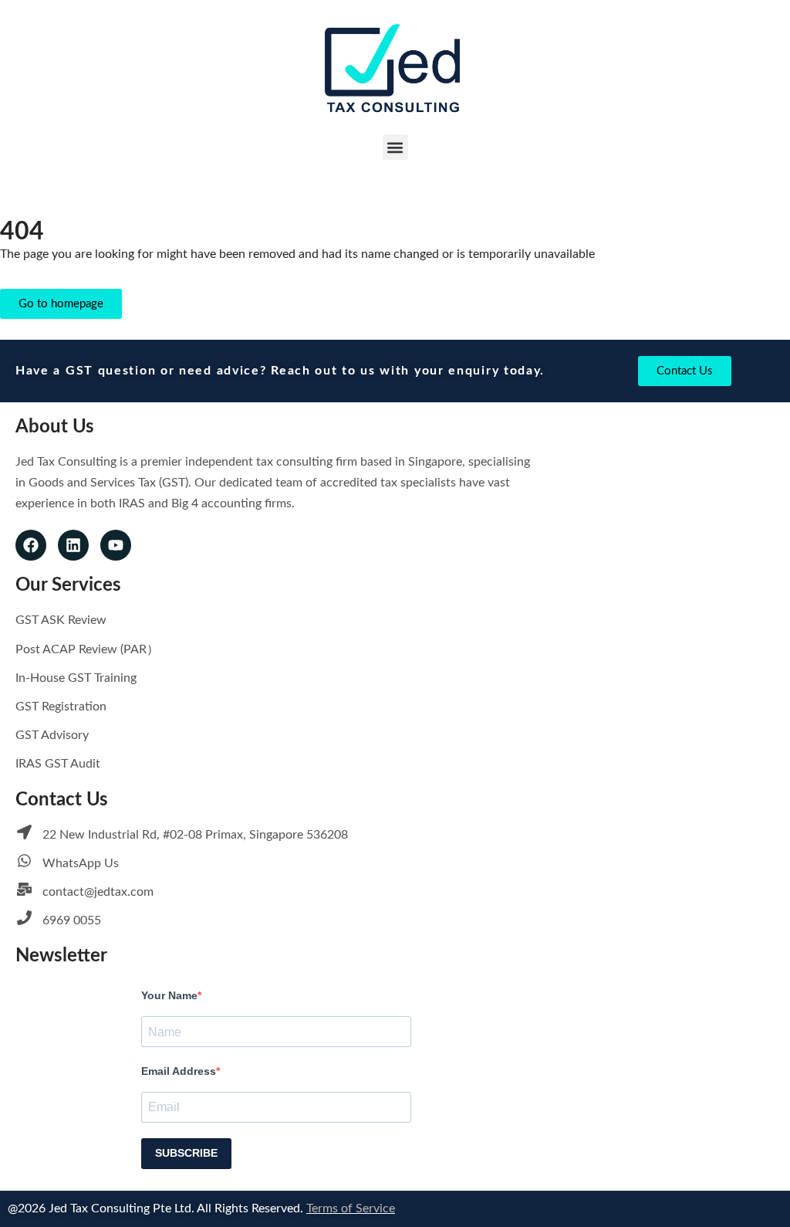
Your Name (169, 995)
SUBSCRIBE (186, 1153)
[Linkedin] (73, 545)
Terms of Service (350, 1208)
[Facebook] (30, 545)
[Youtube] (115, 545)
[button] (395, 147)
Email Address (178, 1071)
